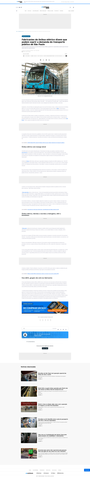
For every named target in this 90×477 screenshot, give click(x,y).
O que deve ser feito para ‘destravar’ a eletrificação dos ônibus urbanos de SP (43, 209)
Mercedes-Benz (25, 192)
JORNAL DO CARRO (50, 10)
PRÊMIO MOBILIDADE (43, 10)
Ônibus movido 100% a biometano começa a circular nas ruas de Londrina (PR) (43, 273)
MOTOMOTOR (56, 10)
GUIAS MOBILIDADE (36, 10)
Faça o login (45, 348)
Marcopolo (24, 228)
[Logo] (45, 7)
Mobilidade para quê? (21, 31)
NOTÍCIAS (29, 10)
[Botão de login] (73, 7)
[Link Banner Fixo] (45, 308)
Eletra (28, 161)
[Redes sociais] (16, 7)
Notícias (39, 473)
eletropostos (24, 152)
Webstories (61, 473)
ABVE (58, 108)
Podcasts (47, 473)
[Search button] (70, 7)
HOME (25, 10)
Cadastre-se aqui (37, 335)
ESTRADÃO (61, 10)
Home (17, 31)
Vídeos (53, 473)
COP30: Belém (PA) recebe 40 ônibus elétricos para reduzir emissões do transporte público (45, 142)
